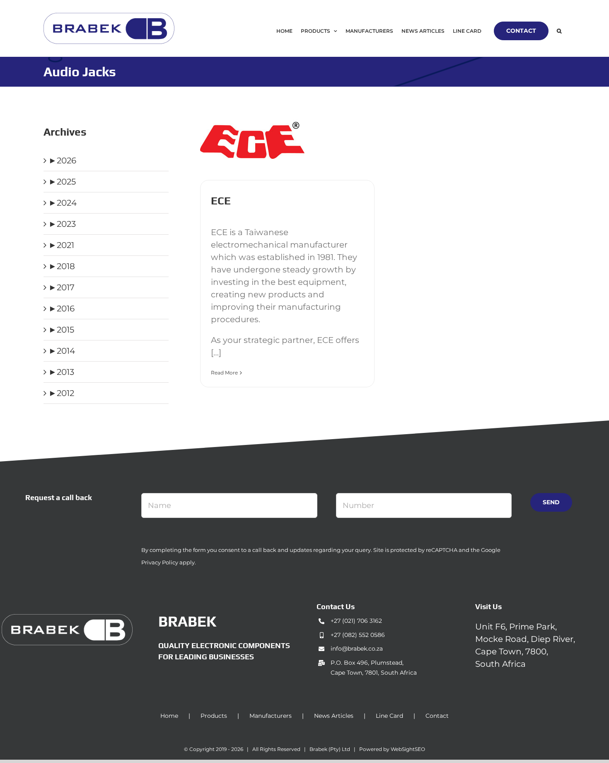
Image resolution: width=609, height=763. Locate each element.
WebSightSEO (408, 749)
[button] (559, 30)
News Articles (333, 715)
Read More (224, 372)
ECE (221, 200)
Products (214, 715)
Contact (437, 715)
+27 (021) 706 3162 (356, 620)
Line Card (389, 715)
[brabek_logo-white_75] (67, 618)
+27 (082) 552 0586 (358, 635)
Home (169, 715)
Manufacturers (270, 715)
